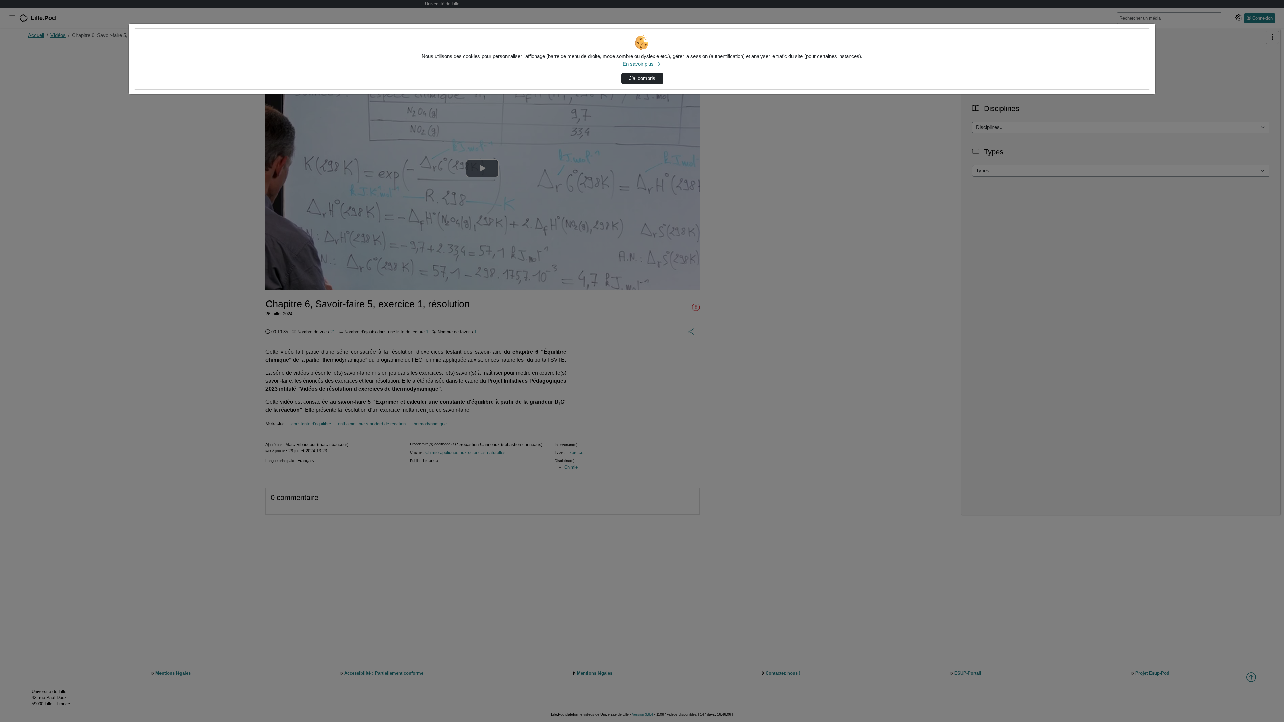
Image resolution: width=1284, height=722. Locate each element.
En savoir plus (638, 64)
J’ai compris (642, 78)
